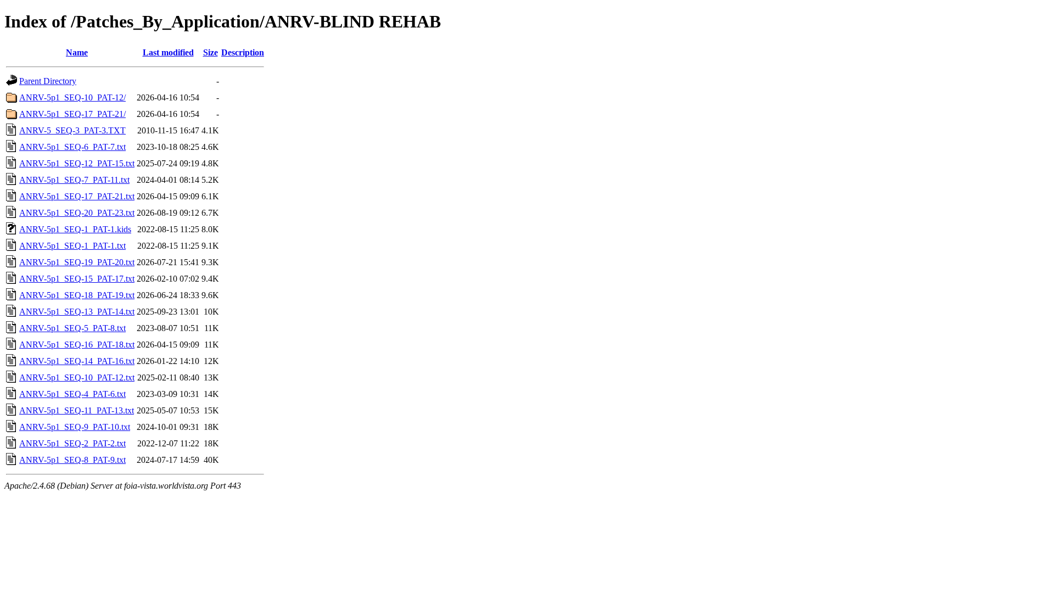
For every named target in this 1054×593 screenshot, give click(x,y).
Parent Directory (47, 81)
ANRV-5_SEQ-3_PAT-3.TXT (72, 130)
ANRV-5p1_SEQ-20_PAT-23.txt (76, 212)
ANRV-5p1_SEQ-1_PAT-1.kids (75, 229)
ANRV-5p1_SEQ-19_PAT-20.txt (76, 262)
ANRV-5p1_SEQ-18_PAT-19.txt (76, 295)
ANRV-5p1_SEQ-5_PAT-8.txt (72, 328)
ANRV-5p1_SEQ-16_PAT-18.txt (76, 344)
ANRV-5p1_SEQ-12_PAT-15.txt (76, 163)
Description (242, 52)
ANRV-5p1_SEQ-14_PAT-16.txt (76, 361)
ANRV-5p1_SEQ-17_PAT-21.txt (76, 196)
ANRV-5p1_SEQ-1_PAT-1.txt (72, 245)
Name (77, 52)
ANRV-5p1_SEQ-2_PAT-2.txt (72, 443)
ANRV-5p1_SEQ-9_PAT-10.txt (74, 427)
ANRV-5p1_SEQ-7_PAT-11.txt (74, 179)
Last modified (168, 52)
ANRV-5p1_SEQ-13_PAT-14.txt (76, 311)
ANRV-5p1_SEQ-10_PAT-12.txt (76, 377)
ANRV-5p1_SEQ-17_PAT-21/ (72, 114)
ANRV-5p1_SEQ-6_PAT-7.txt (72, 147)
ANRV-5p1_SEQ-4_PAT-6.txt (72, 394)
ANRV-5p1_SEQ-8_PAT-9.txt (72, 460)
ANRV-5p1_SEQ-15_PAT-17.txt (76, 278)
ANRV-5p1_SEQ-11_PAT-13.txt (76, 410)
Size (210, 52)
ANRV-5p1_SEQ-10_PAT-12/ (72, 97)
